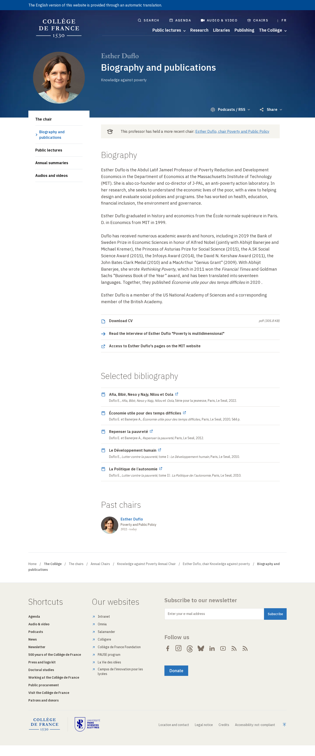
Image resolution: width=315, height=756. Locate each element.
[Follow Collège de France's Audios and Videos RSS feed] (245, 648)
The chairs (76, 564)
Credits (224, 725)
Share (272, 109)
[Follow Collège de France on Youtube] (223, 648)
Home (32, 564)
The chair (43, 119)
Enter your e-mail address (186, 614)
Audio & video (222, 20)
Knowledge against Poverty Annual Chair (146, 564)
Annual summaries (51, 162)
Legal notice (204, 725)
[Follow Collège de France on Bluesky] (201, 648)
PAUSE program (109, 655)
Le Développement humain (133, 450)
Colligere (104, 639)
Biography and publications (52, 135)
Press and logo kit (42, 662)
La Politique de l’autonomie (133, 469)
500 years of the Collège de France (54, 655)
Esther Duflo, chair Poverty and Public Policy (232, 131)
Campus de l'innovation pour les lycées (120, 671)
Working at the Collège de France (53, 677)
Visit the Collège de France (48, 693)
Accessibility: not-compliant (255, 725)
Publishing (244, 30)
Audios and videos (51, 175)
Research (199, 30)
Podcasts (35, 632)
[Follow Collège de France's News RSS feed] (234, 648)
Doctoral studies (41, 670)
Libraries (221, 30)
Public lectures (48, 150)
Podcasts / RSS (231, 109)
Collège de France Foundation (119, 647)
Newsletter (36, 647)
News (32, 639)
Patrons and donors (43, 700)
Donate (176, 670)
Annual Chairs (100, 564)
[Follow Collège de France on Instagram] (178, 648)
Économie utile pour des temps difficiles (145, 413)
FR (284, 20)
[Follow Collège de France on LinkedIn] (212, 648)
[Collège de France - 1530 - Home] (59, 28)
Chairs (260, 20)
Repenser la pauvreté (129, 431)
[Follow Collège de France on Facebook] (167, 648)
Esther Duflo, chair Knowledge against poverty (216, 564)
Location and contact (174, 725)
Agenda (183, 20)
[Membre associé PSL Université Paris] (87, 724)
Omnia (102, 624)
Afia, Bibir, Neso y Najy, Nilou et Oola (141, 394)
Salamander (106, 632)
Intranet (104, 616)
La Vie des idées (109, 662)
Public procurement (43, 685)
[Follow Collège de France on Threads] (190, 648)
